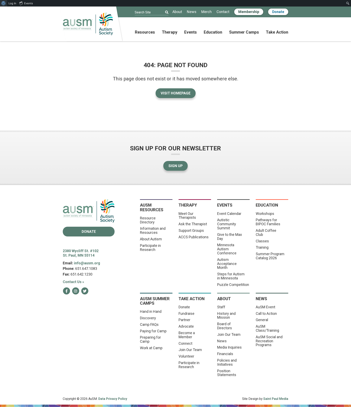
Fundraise (186, 313)
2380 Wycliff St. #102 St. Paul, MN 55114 (81, 253)
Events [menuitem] (28, 3)
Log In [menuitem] (12, 3)
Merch (206, 12)
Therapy (169, 32)
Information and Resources (153, 230)
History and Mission (226, 315)
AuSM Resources (151, 207)
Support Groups (191, 230)
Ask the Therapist (193, 224)
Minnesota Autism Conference (226, 249)
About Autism (151, 239)
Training (262, 247)
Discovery (148, 318)
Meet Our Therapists (187, 215)
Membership (248, 12)
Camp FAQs (149, 324)
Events (190, 32)
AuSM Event (265, 307)
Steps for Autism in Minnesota (231, 276)
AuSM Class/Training (267, 328)
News (191, 12)
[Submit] (164, 12)
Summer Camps (244, 32)
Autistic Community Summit (226, 224)
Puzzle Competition (233, 284)
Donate (278, 12)
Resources (145, 32)
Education (213, 32)
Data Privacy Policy (112, 399)
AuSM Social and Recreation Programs (269, 341)
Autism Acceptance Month (227, 263)
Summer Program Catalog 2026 (270, 256)
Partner (184, 320)
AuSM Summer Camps (155, 301)
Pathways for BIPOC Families (268, 222)
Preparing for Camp (150, 339)
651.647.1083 (86, 268)
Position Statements (226, 373)
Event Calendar (229, 213)
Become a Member (187, 335)
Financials (225, 354)
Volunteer (186, 356)
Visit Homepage (176, 93)
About (177, 12)
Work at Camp (151, 348)
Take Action (277, 32)
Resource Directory (148, 220)
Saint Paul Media (275, 399)
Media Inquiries (229, 347)
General (262, 320)
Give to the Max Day (229, 236)
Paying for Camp (153, 331)
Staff (221, 307)
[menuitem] (3, 3)
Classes (262, 241)
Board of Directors (224, 326)
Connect (185, 343)
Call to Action (266, 313)
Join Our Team (190, 350)
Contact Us (73, 282)
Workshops (265, 213)
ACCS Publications (194, 237)
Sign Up (175, 166)
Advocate (186, 326)
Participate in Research (150, 247)
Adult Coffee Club (266, 232)
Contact (223, 12)
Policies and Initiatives (227, 362)
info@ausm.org (87, 263)
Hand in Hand (150, 311)
